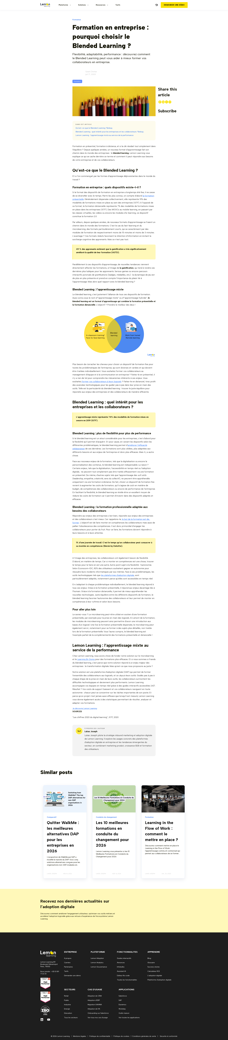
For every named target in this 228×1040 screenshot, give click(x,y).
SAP (120, 1000)
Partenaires (68, 967)
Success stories (153, 967)
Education (68, 1013)
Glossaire (151, 963)
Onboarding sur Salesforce (98, 1013)
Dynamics (122, 1005)
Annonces (121, 963)
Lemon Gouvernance (99, 967)
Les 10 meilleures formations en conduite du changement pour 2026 (112, 834)
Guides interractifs (124, 958)
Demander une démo (72, 976)
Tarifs (66, 971)
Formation (77, 81)
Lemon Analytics (97, 963)
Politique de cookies (121, 1036)
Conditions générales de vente (144, 1036)
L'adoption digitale (154, 976)
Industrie (67, 1005)
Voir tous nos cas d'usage (98, 1018)
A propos (67, 958)
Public (66, 1000)
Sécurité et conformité (168, 1036)
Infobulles (120, 967)
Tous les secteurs (71, 1018)
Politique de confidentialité (99, 1036)
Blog (149, 958)
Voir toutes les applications (129, 1018)
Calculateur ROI (153, 971)
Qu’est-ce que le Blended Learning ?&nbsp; (94, 128)
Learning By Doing (86, 659)
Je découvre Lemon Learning (84, 708)
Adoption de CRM (95, 996)
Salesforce (123, 996)
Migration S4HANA (95, 1005)
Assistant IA (121, 971)
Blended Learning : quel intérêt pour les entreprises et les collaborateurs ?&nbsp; (110, 132)
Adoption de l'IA (94, 1009)
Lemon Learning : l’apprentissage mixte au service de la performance (104, 135)
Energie (67, 1009)
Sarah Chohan (91, 71)
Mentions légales (79, 1036)
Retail (66, 996)
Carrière (67, 963)
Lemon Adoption (97, 958)
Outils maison (124, 1013)
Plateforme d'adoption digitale (159, 980)
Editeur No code (123, 976)
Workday (122, 1009)
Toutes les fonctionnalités (127, 980)
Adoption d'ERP (94, 1000)
